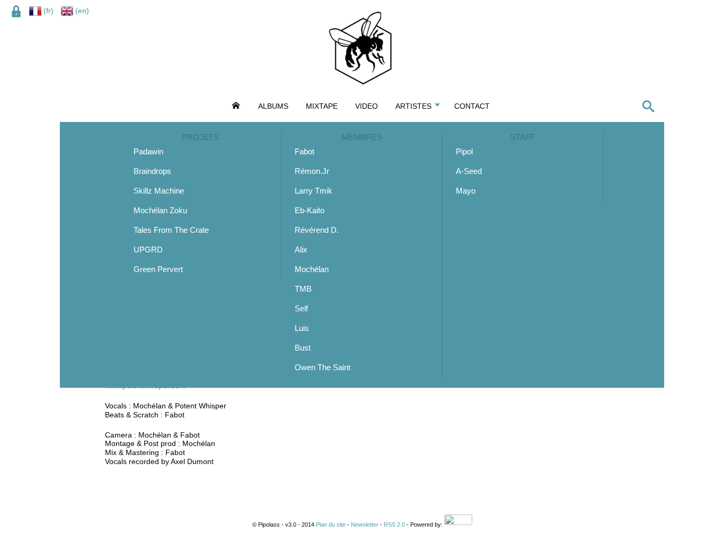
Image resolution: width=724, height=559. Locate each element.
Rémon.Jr (312, 171)
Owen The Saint (322, 367)
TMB (303, 288)
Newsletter (364, 524)
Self (301, 308)
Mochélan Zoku (160, 210)
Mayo (465, 190)
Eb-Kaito (309, 210)
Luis (302, 328)
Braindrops (152, 171)
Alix (301, 249)
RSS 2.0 (394, 524)
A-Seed (469, 171)
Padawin (148, 151)
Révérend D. (317, 229)
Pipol (464, 151)
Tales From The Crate (171, 229)
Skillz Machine (159, 190)
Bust (303, 347)
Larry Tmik (313, 190)
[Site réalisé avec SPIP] (458, 524)
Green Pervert (158, 269)
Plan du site (331, 524)
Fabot (304, 151)
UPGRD (148, 249)
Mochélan (312, 269)
